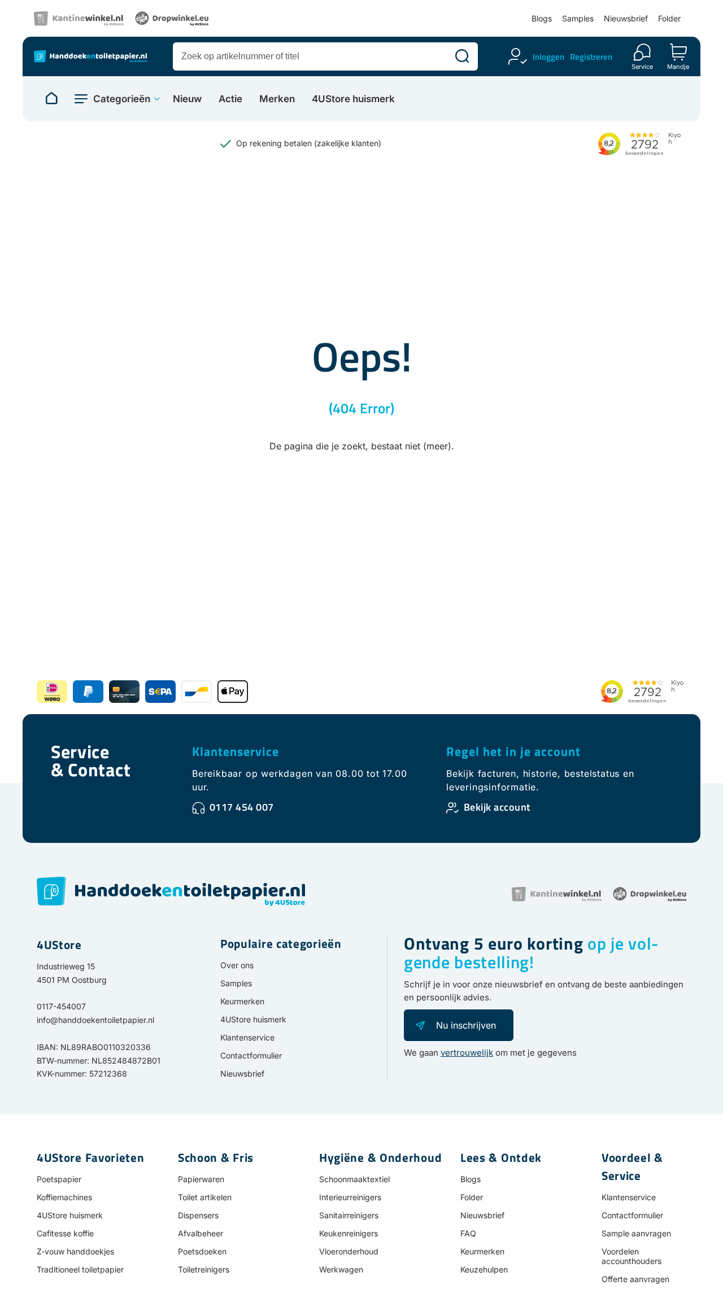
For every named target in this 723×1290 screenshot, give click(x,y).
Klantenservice (235, 751)
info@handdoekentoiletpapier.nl (95, 1020)
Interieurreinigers (350, 1197)
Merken (277, 99)
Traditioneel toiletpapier (80, 1269)
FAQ (468, 1233)
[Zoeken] (462, 56)
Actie (230, 99)
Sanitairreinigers (348, 1215)
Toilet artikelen (205, 1197)
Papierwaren (201, 1179)
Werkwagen (341, 1269)
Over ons (237, 965)
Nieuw (187, 99)
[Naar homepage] (51, 99)
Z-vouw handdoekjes (75, 1251)
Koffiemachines (64, 1197)
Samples (578, 18)
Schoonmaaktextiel (354, 1179)
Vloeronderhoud (348, 1251)
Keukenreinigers (348, 1233)
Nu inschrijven (466, 1025)
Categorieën (121, 98)
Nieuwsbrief (626, 18)
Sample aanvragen (636, 1233)
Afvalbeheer (200, 1233)
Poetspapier (59, 1179)
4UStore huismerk (353, 99)
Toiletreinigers (203, 1269)
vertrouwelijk (467, 1052)
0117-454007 (61, 1006)
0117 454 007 (242, 807)
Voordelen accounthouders (631, 1256)
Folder (669, 18)
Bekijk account (497, 807)
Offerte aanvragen (635, 1279)
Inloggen (548, 57)
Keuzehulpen (484, 1269)
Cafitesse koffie (65, 1233)
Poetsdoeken (202, 1251)
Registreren (591, 57)
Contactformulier (251, 1055)
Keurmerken (242, 1001)
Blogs (542, 18)
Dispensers (198, 1215)
